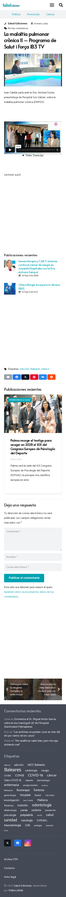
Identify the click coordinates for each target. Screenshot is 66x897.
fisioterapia (23, 790)
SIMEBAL (42, 820)
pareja (24, 810)
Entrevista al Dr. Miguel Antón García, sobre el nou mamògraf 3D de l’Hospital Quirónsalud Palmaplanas (30, 723)
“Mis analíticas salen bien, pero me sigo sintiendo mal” (31, 743)
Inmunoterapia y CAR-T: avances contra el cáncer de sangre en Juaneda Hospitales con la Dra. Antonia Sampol (37, 266)
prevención (50, 810)
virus (6, 830)
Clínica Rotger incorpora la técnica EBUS (39, 286)
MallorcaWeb (15, 890)
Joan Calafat (28, 800)
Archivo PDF (11, 859)
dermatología (43, 780)
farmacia (8, 790)
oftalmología (10, 810)
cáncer (52, 775)
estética (45, 785)
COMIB (19, 775)
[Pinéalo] (34, 377)
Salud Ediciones (17, 23)
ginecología (10, 795)
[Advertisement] (33, 214)
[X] (7, 843)
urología (38, 825)
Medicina (8, 806)
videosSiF (49, 825)
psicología (10, 815)
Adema (7, 765)
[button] (52, 5)
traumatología (12, 825)
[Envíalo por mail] (8, 377)
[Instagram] (27, 843)
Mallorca (42, 800)
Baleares (35, 369)
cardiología (31, 770)
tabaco (45, 369)
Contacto (9, 868)
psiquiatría (26, 815)
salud (49, 815)
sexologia (27, 820)
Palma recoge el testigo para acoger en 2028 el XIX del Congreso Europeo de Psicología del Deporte (32, 446)
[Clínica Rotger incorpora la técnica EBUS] (10, 288)
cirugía (45, 770)
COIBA (7, 776)
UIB (27, 825)
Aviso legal (10, 877)
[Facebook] (17, 843)
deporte (29, 780)
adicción (24, 369)
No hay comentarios (18, 28)
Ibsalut (38, 795)
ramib (39, 815)
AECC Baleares (36, 765)
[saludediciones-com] (11, 5)
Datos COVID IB (12, 780)
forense (39, 790)
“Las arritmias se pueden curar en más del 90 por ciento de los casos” (32, 734)
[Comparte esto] (17, 377)
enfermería (11, 785)
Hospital (25, 795)
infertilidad (49, 795)
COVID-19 (35, 775)
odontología (41, 805)
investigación (11, 800)
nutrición (22, 805)
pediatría (36, 810)
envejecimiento (30, 785)
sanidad (10, 820)
